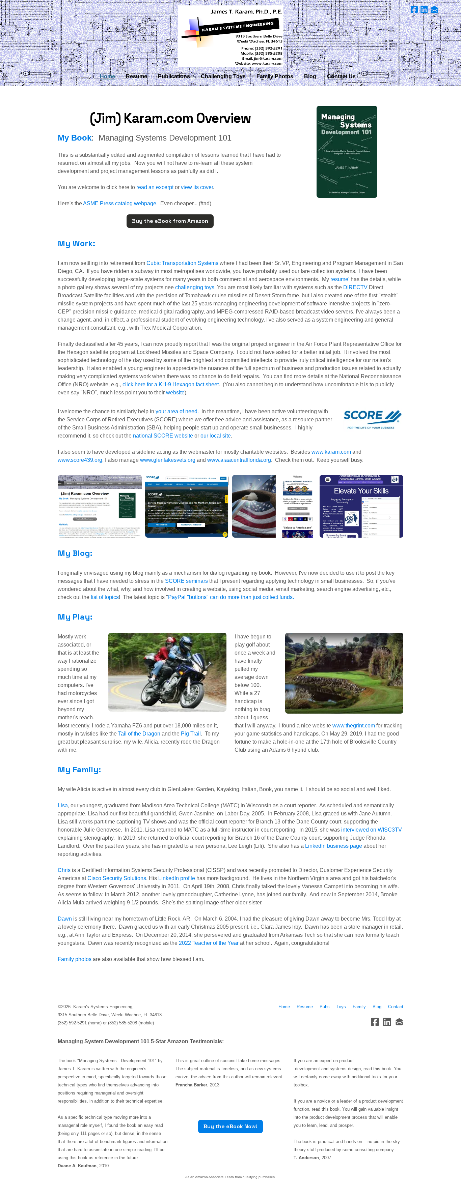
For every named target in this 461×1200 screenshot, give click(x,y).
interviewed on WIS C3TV (371, 830)
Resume (306, 1006)
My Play (74, 616)
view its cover (197, 187)
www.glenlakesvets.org (167, 460)
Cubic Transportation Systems (182, 263)
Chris (64, 870)
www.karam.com (331, 452)
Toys (341, 1006)
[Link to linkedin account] (424, 9)
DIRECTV (355, 287)
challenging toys (194, 287)
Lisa (63, 805)
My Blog (74, 553)
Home (284, 1006)
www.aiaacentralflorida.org (239, 460)
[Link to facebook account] (414, 9)
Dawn (65, 919)
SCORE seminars (186, 581)
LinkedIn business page (333, 846)
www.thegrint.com (353, 725)
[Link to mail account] (434, 9)
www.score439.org (80, 460)
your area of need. (177, 411)
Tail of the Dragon (140, 734)
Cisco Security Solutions (116, 878)
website (175, 392)
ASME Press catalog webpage (119, 203)
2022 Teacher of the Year (209, 943)
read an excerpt (154, 187)
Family (359, 1006)
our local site (215, 436)
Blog (377, 1006)
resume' (339, 279)
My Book (74, 137)
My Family (78, 769)
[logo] (230, 36)
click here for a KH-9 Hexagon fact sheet (171, 384)
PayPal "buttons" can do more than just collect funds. (231, 597)
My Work (75, 243)
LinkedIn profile (176, 878)
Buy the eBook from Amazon (170, 220)
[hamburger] (28, 10)
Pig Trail (191, 734)
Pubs (325, 1006)
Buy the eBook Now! (230, 1126)
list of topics (105, 597)
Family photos (74, 959)
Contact (395, 1006)
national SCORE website (163, 436)
